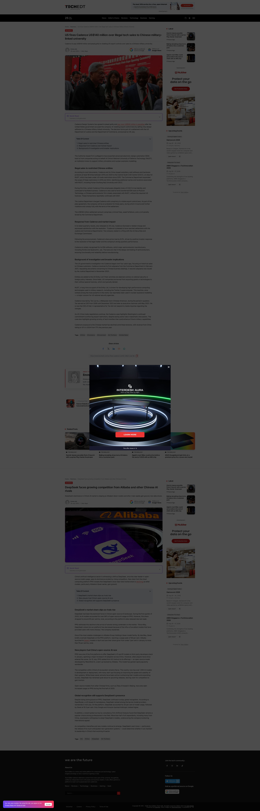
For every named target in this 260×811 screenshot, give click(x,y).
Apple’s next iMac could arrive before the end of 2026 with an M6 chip (175, 56)
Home (67, 27)
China (83, 335)
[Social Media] (167, 766)
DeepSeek (96, 739)
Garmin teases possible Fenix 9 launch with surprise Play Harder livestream (176, 35)
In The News (113, 335)
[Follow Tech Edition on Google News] (154, 49)
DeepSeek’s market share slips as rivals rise (94, 595)
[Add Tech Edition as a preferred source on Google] (137, 49)
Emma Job (74, 49)
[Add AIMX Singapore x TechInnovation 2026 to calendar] (179, 184)
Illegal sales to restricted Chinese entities (93, 143)
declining (139, 582)
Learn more (173, 156)
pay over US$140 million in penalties (131, 124)
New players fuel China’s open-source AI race (96, 598)
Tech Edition (184, 192)
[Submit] (118, 793)
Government (102, 335)
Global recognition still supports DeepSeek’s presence (99, 601)
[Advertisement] (130, 420)
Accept (48, 804)
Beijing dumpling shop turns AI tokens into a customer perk (176, 46)
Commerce (91, 335)
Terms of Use (21, 805)
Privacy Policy (9, 805)
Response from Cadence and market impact (95, 146)
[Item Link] (191, 36)
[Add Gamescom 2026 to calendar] (179, 156)
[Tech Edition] (75, 7)
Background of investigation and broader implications (99, 148)
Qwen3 (87, 640)
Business (73, 27)
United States (124, 335)
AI (81, 739)
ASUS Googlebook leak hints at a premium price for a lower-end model (178, 456)
